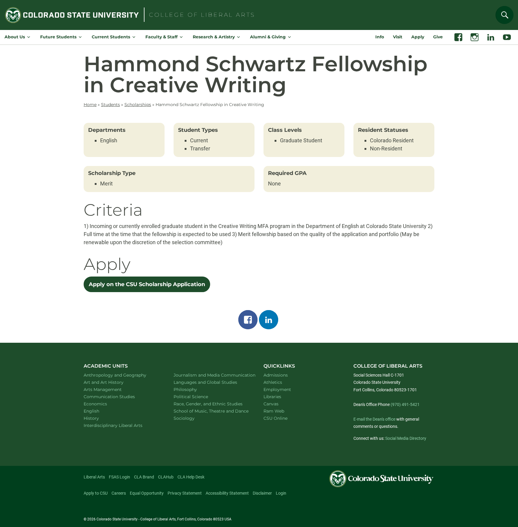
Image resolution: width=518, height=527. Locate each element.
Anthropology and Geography (121, 375)
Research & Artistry (214, 37)
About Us (14, 37)
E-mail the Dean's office (374, 419)
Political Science (198, 396)
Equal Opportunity (147, 493)
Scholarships (137, 104)
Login (281, 493)
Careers (119, 493)
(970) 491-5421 (405, 404)
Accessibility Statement (227, 493)
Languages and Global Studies (211, 382)
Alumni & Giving (268, 37)
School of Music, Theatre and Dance (212, 411)
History (99, 418)
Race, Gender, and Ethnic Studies (211, 404)
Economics (103, 404)
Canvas (270, 404)
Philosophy (193, 389)
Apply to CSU (96, 493)
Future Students (58, 37)
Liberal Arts (94, 477)
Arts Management (111, 389)
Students (110, 104)
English (99, 411)
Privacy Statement (185, 493)
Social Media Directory (405, 438)
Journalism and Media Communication (211, 375)
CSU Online (275, 418)
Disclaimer (262, 493)
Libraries (272, 396)
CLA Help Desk (190, 477)
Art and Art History (111, 382)
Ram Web (273, 411)
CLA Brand (144, 477)
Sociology (191, 418)
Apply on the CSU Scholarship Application (147, 284)
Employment (277, 389)
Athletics (272, 382)
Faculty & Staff (161, 37)
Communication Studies (117, 396)
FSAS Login (119, 477)
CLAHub (166, 477)
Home (90, 104)
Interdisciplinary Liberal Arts (121, 425)
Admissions (275, 375)
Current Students (111, 37)
